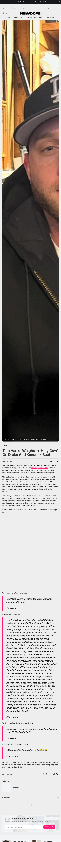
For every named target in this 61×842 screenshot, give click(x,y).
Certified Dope (31, 17)
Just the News (50, 17)
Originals (15, 17)
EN (58, 8)
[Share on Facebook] (45, 461)
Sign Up (54, 8)
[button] (30, 8)
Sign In (49, 8)
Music (22, 17)
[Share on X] (48, 461)
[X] (6, 13)
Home (8, 17)
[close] (59, 2)
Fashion (41, 17)
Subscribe (50, 827)
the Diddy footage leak (39, 468)
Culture (5, 445)
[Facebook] (3, 13)
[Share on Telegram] (54, 461)
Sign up (4, 8)
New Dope (15, 787)
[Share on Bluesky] (57, 461)
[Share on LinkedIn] (51, 461)
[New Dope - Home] (30, 13)
